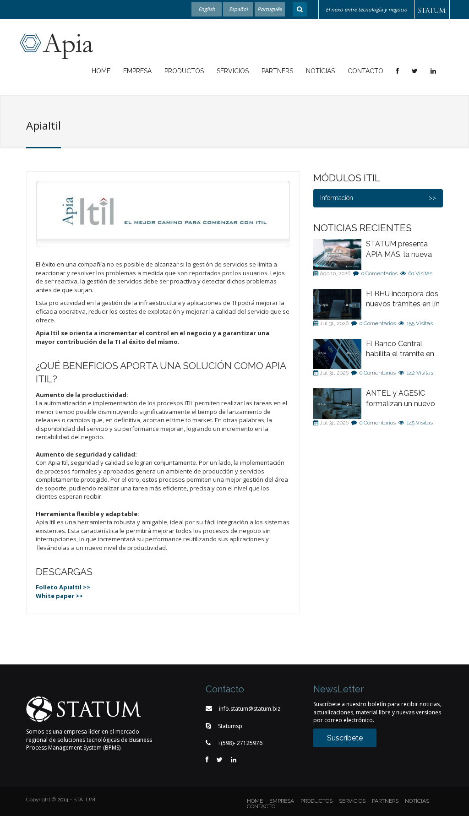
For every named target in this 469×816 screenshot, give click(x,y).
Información (336, 197)
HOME (255, 801)
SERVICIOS (352, 801)
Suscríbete (345, 738)
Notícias (320, 71)
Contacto (365, 71)
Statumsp (230, 726)
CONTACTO (261, 806)
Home (101, 71)
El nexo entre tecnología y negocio (366, 9)
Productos (184, 71)
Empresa (137, 71)
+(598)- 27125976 (240, 743)
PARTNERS (385, 801)
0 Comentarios (379, 273)
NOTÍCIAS (417, 801)
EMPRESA (281, 801)
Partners (277, 71)
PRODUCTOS (316, 801)
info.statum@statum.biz (249, 709)
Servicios (233, 71)
